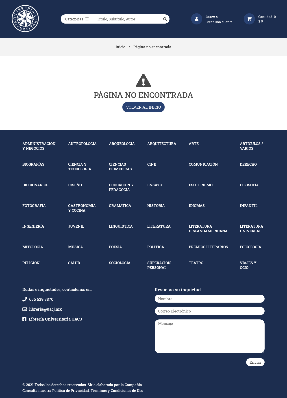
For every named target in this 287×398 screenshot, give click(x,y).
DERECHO (248, 164)
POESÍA (115, 246)
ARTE (194, 143)
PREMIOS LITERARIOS (208, 246)
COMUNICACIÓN (203, 164)
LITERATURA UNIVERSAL (251, 228)
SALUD (74, 262)
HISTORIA (156, 205)
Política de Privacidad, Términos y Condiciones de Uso (97, 390)
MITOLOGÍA (32, 246)
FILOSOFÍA (249, 185)
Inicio (120, 46)
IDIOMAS (197, 205)
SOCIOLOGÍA (119, 262)
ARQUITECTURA (161, 143)
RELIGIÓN (31, 262)
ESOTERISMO (201, 185)
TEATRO (196, 262)
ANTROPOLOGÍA (82, 143)
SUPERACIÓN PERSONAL (159, 265)
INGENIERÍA (33, 226)
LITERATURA (159, 226)
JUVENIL (76, 226)
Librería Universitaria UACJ (55, 319)
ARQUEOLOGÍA (122, 143)
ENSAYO (154, 185)
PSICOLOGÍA (250, 246)
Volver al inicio (143, 107)
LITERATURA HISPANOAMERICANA (208, 228)
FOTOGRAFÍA (34, 205)
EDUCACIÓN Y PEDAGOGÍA (121, 187)
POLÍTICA (155, 246)
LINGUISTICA (121, 226)
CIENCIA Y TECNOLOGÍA (79, 166)
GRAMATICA (120, 205)
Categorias (74, 19)
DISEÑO (75, 185)
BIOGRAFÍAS (33, 164)
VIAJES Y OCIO (248, 265)
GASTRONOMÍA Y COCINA (82, 208)
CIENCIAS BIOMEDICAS (120, 166)
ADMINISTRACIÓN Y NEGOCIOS (39, 146)
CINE (151, 164)
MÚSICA (75, 246)
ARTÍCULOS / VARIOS (251, 146)
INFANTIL (248, 205)
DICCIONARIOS (35, 185)
